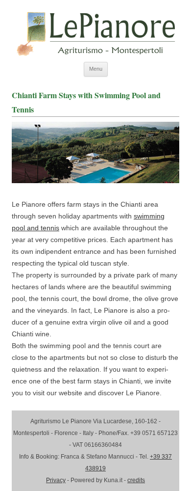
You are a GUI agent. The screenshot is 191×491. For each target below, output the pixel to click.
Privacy (56, 480)
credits (136, 480)
